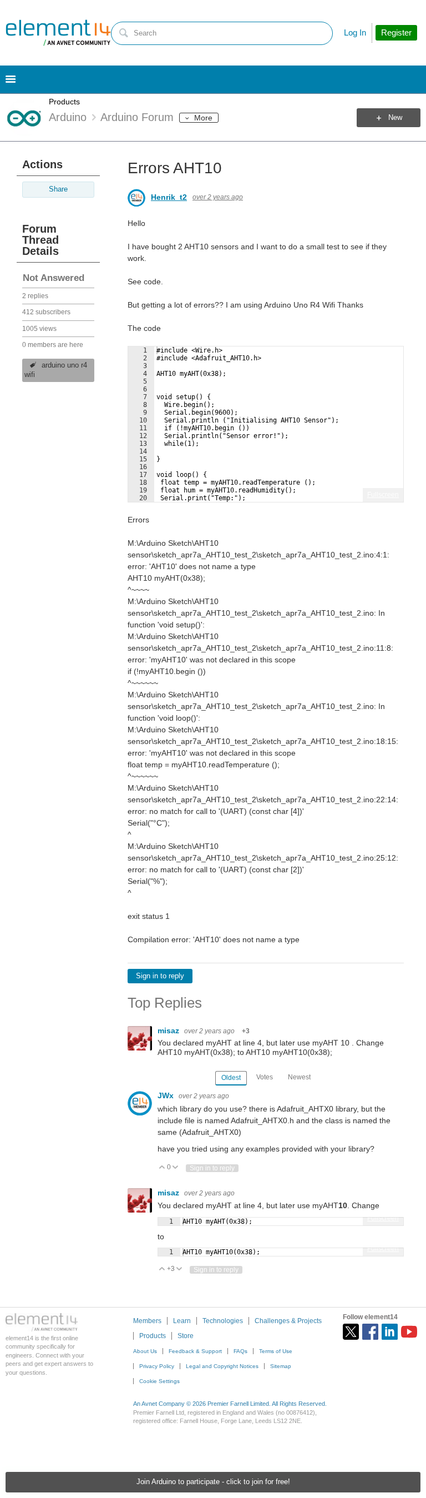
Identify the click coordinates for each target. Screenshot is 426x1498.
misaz (169, 1030)
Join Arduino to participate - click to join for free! (213, 1482)
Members (147, 1321)
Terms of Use (275, 1351)
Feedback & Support (195, 1351)
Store (186, 1336)
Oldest (231, 1078)
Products (64, 101)
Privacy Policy (156, 1366)
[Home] (58, 33)
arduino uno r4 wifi (55, 370)
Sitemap (280, 1366)
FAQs (240, 1351)
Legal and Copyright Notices (222, 1366)
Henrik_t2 (169, 197)
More (203, 117)
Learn (182, 1321)
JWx (167, 1095)
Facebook (370, 1332)
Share (58, 189)
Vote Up (162, 1168)
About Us (145, 1351)
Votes (264, 1077)
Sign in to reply (160, 976)
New (395, 118)
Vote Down (175, 1168)
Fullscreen (383, 495)
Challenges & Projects (288, 1321)
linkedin (390, 1332)
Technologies (222, 1321)
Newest (299, 1077)
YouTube (409, 1332)
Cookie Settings (159, 1381)
